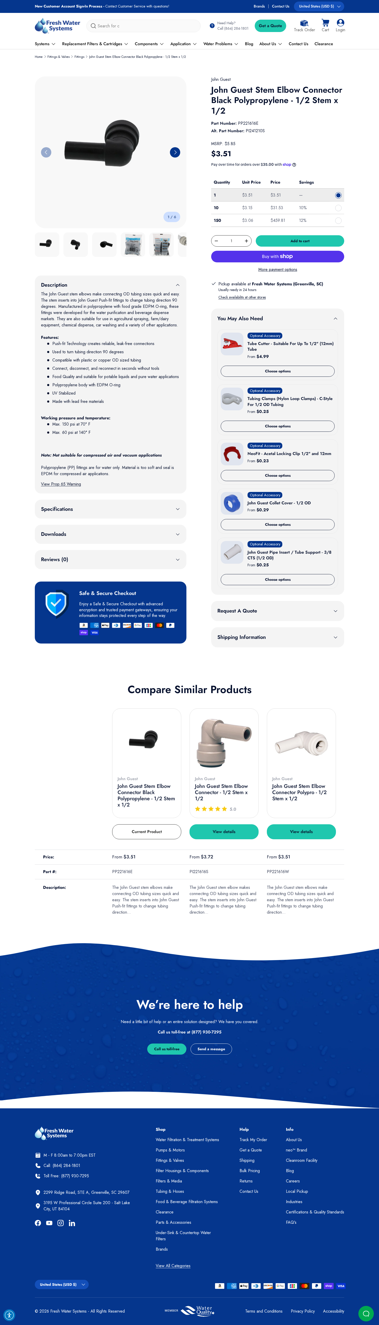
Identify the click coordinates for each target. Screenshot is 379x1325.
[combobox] (143, 25)
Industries (294, 1202)
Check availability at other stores (242, 297)
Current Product (147, 832)
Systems (42, 44)
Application (180, 44)
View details (224, 832)
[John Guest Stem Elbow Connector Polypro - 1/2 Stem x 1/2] (301, 743)
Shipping (247, 1160)
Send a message (211, 1049)
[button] (325, 26)
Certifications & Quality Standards (315, 1212)
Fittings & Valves (58, 56)
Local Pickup (297, 1191)
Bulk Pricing (250, 1171)
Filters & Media (169, 1181)
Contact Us (280, 6)
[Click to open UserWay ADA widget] (9, 1315)
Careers (293, 1181)
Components (146, 44)
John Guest (220, 79)
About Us (267, 44)
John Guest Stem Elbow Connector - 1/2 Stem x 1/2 (221, 792)
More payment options (277, 269)
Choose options (278, 371)
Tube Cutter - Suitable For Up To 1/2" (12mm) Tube (291, 346)
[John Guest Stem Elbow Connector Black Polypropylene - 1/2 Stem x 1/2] (147, 743)
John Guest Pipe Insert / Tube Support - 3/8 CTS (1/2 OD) (290, 555)
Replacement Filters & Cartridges (92, 44)
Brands (259, 6)
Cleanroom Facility (301, 1160)
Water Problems (217, 44)
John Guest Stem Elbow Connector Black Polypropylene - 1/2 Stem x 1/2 (137, 56)
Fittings (79, 56)
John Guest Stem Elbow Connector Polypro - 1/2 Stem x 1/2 (299, 792)
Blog (249, 44)
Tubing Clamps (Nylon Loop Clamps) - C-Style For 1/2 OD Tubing (290, 401)
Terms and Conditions (264, 1311)
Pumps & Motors (170, 1150)
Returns (246, 1181)
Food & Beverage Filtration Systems (187, 1202)
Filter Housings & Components (182, 1171)
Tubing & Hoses (170, 1191)
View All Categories (173, 1266)
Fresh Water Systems (68, 1311)
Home (39, 56)
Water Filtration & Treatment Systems (187, 1140)
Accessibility (333, 1311)
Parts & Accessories (173, 1222)
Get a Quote (270, 26)
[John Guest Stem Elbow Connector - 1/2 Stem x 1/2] (224, 743)
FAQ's (291, 1222)
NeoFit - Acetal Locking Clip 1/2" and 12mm (289, 454)
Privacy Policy (303, 1311)
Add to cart (300, 241)
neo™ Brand (296, 1150)
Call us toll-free (166, 1049)
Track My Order (253, 1140)
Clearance (324, 44)
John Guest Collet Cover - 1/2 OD (279, 503)
